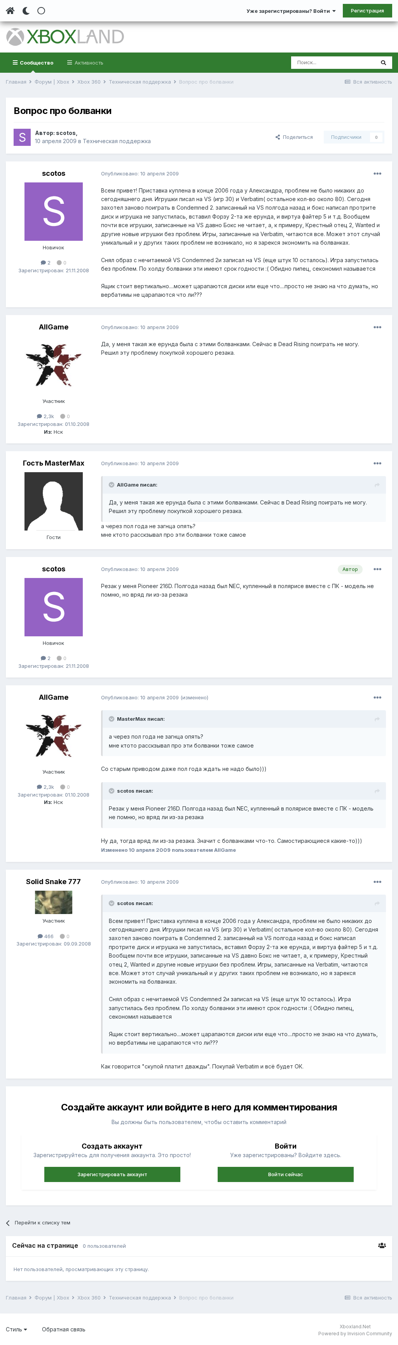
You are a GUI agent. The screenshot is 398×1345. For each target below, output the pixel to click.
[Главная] (10, 11)
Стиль (15, 1329)
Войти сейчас (285, 1174)
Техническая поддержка (117, 141)
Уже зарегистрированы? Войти (289, 11)
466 (48, 936)
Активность (88, 63)
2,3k (48, 416)
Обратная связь (64, 1329)
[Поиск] (383, 62)
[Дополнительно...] (377, 174)
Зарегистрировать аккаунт (112, 1174)
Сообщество (36, 63)
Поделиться (296, 137)
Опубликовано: (140, 173)
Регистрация (367, 10)
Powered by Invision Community (355, 1333)
